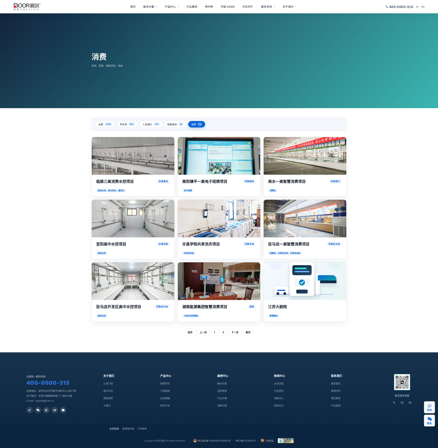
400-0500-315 (48, 382)
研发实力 (279, 405)
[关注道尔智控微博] (54, 410)
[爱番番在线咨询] (429, 406)
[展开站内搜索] (417, 6)
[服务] (410, 402)
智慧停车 (165, 383)
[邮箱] (402, 402)
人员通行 (150, 124)
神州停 (209, 6)
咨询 (429, 410)
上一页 (203, 332)
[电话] (394, 402)
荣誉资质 (108, 398)
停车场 (127, 124)
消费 (196, 124)
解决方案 (148, 6)
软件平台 (165, 405)
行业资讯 (279, 390)
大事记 (107, 405)
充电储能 (165, 398)
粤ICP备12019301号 (246, 440)
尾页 (248, 332)
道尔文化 (108, 390)
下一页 (235, 332)
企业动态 (279, 383)
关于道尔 (287, 6)
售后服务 (336, 398)
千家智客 (142, 428)
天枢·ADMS (228, 6)
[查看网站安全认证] (286, 441)
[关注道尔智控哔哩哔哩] (63, 410)
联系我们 (336, 383)
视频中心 (279, 398)
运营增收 (222, 390)
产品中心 (170, 6)
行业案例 (191, 6)
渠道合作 (248, 6)
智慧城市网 (128, 428)
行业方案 (222, 398)
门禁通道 (165, 390)
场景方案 (222, 405)
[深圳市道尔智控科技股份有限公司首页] (27, 7)
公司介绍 (108, 383)
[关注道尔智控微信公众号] (38, 410)
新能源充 (174, 124)
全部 (104, 124)
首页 (133, 6)
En (423, 6)
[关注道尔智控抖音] (29, 410)
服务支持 (266, 6)
